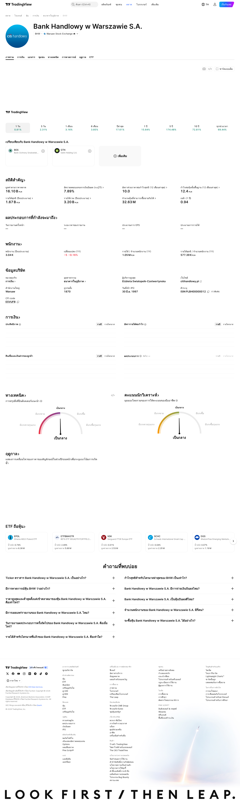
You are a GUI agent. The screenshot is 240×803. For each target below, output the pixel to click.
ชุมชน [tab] (41, 57)
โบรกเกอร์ (141, 4)
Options (66, 744)
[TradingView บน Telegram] (35, 674)
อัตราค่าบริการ (116, 673)
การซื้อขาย (163, 694)
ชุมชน (119, 4)
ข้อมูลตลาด (115, 676)
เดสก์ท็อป (66, 762)
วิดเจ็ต (208, 670)
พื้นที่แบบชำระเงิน (166, 718)
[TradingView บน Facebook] (13, 674)
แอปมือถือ (66, 759)
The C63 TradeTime (119, 750)
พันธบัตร (66, 685)
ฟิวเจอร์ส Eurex (116, 709)
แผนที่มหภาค (68, 747)
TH (207, 4)
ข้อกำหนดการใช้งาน (119, 759)
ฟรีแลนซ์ (162, 715)
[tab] (99, 324)
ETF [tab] (91, 57)
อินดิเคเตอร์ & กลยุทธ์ (167, 709)
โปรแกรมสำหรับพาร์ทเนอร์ (217, 697)
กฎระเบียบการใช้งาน (167, 682)
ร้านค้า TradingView (119, 744)
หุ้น (63, 679)
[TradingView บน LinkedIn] (30, 674)
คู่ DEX (65, 694)
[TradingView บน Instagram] (24, 674)
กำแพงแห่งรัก (164, 673)
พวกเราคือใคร (116, 720)
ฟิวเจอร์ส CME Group (119, 705)
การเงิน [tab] (20, 57)
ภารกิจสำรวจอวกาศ (118, 723)
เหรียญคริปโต (68, 688)
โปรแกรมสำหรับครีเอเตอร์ (169, 679)
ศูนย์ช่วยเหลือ (115, 729)
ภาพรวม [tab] (10, 57)
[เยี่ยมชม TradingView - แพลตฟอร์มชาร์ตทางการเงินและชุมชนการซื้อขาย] (17, 112)
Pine (64, 697)
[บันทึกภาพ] (204, 69)
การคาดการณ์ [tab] (69, 57)
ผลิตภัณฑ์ (106, 4)
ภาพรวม (113, 688)
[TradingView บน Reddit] (46, 674)
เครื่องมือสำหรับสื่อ (118, 735)
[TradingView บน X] (7, 674)
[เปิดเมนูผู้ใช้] (215, 4)
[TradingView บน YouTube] (19, 674)
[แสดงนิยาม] (28, 187)
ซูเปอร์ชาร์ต (67, 670)
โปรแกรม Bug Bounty (119, 777)
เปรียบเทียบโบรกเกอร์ (119, 694)
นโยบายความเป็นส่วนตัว (120, 765)
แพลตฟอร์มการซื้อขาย (215, 682)
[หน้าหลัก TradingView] (19, 4)
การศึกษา (162, 697)
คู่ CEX (65, 691)
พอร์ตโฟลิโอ (67, 738)
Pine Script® (68, 750)
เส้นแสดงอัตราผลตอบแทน (73, 741)
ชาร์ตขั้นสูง (211, 679)
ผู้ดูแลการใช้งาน (165, 685)
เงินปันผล (66, 726)
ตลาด (129, 4)
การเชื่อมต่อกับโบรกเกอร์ (216, 694)
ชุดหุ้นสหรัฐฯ (115, 712)
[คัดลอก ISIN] (208, 291)
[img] (74, 33)
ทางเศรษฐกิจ (67, 720)
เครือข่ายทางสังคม (166, 670)
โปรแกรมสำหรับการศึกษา (217, 700)
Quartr (39, 705)
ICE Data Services (35, 687)
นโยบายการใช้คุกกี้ (118, 768)
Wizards (162, 712)
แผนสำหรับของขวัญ (118, 679)
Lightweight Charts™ (215, 676)
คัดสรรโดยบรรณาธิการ (168, 700)
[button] (113, 4)
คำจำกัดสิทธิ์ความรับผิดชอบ (122, 762)
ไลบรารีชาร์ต (211, 673)
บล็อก (112, 726)
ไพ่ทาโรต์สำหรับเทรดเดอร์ (121, 747)
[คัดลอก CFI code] (18, 302)
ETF (64, 682)
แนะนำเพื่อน (163, 676)
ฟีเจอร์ (112, 670)
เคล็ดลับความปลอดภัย (119, 774)
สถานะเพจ (114, 780)
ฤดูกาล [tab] (82, 57)
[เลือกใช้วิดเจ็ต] (210, 69)
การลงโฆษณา (212, 691)
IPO (64, 729)
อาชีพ (112, 732)
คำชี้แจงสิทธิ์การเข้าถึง (119, 771)
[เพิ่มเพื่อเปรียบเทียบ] (43, 151)
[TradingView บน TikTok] (41, 674)
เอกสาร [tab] (31, 57)
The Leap (114, 697)
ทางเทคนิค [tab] (53, 57)
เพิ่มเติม (155, 4)
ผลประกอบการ (68, 723)
